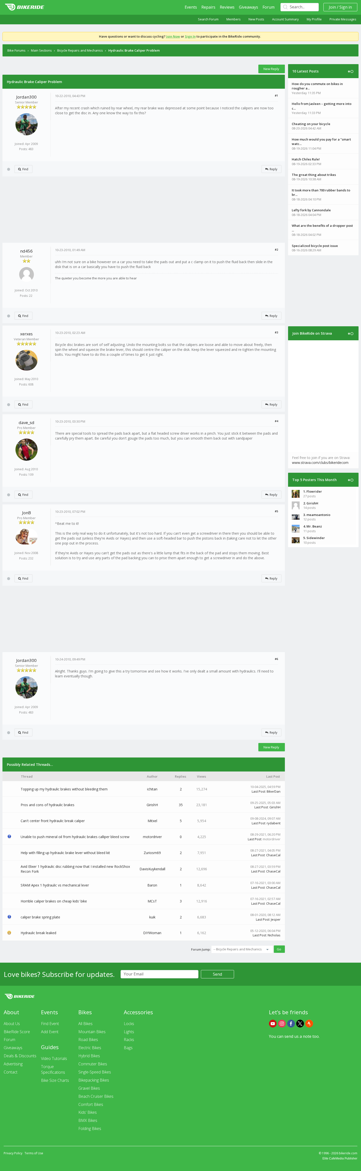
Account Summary (285, 19)
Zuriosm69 (152, 852)
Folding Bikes (89, 1128)
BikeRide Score (17, 1031)
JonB (26, 512)
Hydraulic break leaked (38, 932)
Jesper (275, 919)
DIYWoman (152, 932)
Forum (269, 7)
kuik (152, 917)
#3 (276, 332)
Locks (129, 1023)
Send (217, 974)
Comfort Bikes (90, 1104)
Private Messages (343, 19)
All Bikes (85, 1023)
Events (191, 7)
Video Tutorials (54, 1058)
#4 (276, 421)
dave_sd (26, 422)
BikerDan (273, 791)
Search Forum (208, 19)
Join (332, 7)
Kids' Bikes (87, 1112)
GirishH (152, 804)
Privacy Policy (13, 1153)
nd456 (26, 251)
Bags (128, 1047)
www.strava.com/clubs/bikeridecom (320, 462)
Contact (10, 1072)
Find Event (50, 1023)
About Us (12, 1023)
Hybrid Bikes (89, 1055)
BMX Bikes (87, 1120)
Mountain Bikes (92, 1031)
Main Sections (41, 50)
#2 (276, 249)
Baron (152, 885)
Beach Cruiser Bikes (95, 1096)
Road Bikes (88, 1039)
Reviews (227, 7)
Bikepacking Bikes (93, 1080)
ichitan (152, 789)
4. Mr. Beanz (312, 526)
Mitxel (152, 820)
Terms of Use (34, 1153)
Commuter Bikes (92, 1064)
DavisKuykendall (152, 869)
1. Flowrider (312, 491)
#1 (276, 95)
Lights (129, 1031)
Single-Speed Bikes (94, 1072)
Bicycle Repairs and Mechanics (80, 50)
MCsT (152, 901)
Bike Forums (16, 50)
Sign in (345, 7)
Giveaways (248, 7)
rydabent (273, 823)
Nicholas (274, 935)
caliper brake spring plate (40, 917)
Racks (129, 1039)
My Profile (314, 19)
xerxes (26, 334)
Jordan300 (26, 97)
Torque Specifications (53, 1069)
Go (279, 949)
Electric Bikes (89, 1047)
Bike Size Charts (55, 1080)
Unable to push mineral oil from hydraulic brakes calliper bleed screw (75, 836)
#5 (276, 511)
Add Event (49, 1031)
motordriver (152, 836)
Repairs (208, 7)
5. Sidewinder (314, 538)
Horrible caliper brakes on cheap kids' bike (54, 901)
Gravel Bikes (89, 1088)
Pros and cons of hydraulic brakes (47, 804)
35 (181, 804)
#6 (276, 659)
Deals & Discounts (20, 1055)
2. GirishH (310, 503)
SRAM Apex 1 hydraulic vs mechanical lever (55, 885)
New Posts (256, 19)
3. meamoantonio (316, 515)
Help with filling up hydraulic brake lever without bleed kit (65, 852)
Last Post (258, 791)
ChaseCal (273, 855)
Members (233, 19)
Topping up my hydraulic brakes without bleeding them (64, 789)
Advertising (13, 1064)
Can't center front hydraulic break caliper (53, 820)
